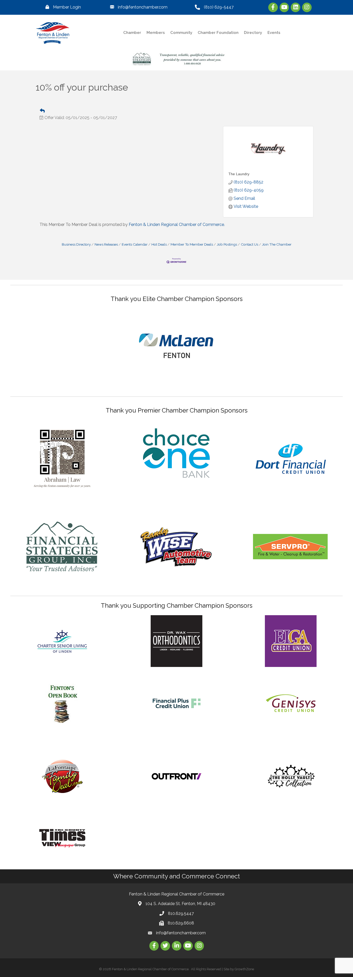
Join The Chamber (276, 244)
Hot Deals (159, 244)
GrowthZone (244, 969)
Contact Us (249, 244)
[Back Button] (42, 111)
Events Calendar (135, 244)
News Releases (106, 244)
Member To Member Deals (192, 244)
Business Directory (76, 244)
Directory (253, 32)
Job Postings (227, 244)
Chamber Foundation (218, 32)
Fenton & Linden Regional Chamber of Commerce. (177, 224)
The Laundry (238, 174)
